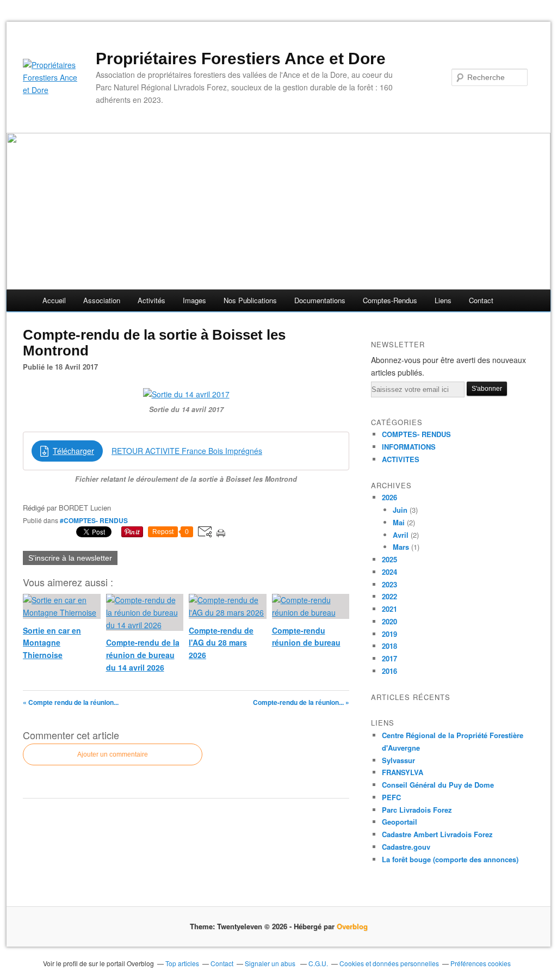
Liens (443, 300)
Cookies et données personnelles (389, 963)
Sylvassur (398, 760)
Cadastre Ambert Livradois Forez (437, 834)
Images (194, 300)
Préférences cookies (480, 963)
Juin (400, 510)
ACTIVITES (400, 459)
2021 (389, 609)
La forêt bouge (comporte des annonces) (450, 859)
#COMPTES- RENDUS (94, 520)
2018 (389, 646)
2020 (389, 621)
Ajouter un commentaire (112, 754)
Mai (399, 522)
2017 (389, 658)
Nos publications (250, 300)
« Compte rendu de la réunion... (71, 702)
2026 (389, 497)
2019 (389, 634)
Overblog (352, 926)
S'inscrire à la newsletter (70, 558)
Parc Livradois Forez (417, 810)
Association (101, 300)
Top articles (182, 963)
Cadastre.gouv (406, 847)
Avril (401, 535)
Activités (151, 300)
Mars (401, 547)
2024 (389, 572)
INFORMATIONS (409, 446)
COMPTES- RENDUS (416, 434)
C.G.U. (318, 963)
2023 (389, 584)
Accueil (54, 300)
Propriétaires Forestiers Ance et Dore (241, 58)
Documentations (319, 300)
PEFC (391, 797)
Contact (481, 300)
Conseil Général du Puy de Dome (438, 784)
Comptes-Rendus (390, 300)
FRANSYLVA (402, 772)
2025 (389, 559)
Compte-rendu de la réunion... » (301, 702)
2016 (389, 671)
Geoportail (399, 821)
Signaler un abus (271, 963)
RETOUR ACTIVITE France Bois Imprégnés (187, 450)
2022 (389, 596)
